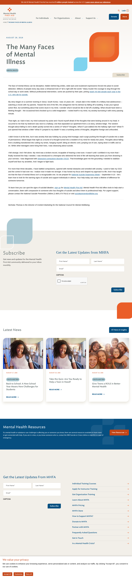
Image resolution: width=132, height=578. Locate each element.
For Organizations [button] (62, 18)
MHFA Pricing (78, 505)
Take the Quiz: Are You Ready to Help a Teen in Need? (65, 380)
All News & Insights (119, 330)
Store (125, 17)
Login (124, 10)
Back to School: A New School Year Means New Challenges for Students (22, 386)
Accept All (7, 574)
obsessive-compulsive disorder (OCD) (53, 159)
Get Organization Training (83, 494)
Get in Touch (77, 538)
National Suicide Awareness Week (85, 175)
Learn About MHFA (80, 500)
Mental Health (12, 70)
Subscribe (121, 75)
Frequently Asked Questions (84, 532)
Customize (18, 574)
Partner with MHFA (80, 527)
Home (5, 22)
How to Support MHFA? (82, 516)
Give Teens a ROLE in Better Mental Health (106, 385)
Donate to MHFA (79, 521)
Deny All (29, 574)
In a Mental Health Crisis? (83, 543)
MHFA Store (77, 511)
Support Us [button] (90, 18)
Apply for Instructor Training (84, 489)
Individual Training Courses (84, 483)
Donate (114, 17)
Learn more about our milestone (97, 2)
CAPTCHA (60, 275)
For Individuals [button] (42, 18)
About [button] (78, 18)
